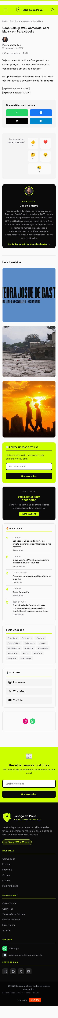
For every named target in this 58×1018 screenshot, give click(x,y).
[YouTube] (29, 971)
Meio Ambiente (10, 886)
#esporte (12, 658)
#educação (13, 653)
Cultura (6, 875)
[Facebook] (13, 971)
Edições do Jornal (11, 919)
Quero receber (29, 476)
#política (38, 653)
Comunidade (8, 859)
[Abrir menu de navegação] (5, 10)
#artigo (26, 653)
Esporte (6, 880)
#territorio (12, 638)
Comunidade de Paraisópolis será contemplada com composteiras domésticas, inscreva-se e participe (30, 608)
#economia (43, 648)
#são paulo (30, 643)
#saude (42, 643)
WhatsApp (14, 948)
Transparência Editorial (13, 914)
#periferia (29, 648)
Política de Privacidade (12, 992)
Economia (7, 869)
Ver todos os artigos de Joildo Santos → (29, 244)
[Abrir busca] (52, 10)
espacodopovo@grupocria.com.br (23, 955)
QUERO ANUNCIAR (29, 514)
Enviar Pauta (8, 925)
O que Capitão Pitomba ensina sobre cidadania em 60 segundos (31, 561)
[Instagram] (5, 971)
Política (6, 864)
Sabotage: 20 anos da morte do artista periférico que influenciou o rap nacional (32, 543)
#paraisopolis (14, 648)
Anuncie (6, 930)
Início (4, 21)
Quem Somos (9, 903)
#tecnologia (26, 658)
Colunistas (7, 908)
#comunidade (14, 643)
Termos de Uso (32, 992)
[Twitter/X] (21, 971)
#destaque (27, 638)
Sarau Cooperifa (21, 592)
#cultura (40, 638)
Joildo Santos (13, 45)
